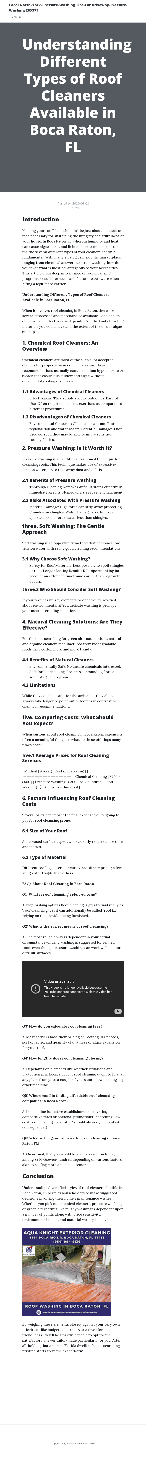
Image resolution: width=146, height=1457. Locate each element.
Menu (15, 17)
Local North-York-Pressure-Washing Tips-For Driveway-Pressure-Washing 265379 (68, 7)
